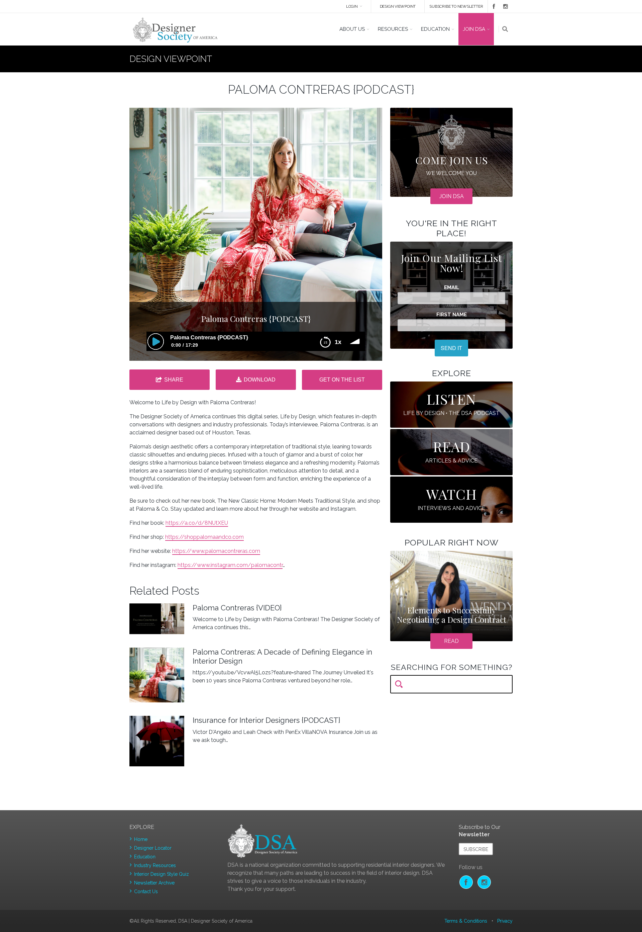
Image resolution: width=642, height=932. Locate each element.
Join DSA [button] (474, 29)
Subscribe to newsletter (456, 6)
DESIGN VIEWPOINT (398, 6)
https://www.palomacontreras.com (216, 551)
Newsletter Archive (154, 882)
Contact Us (146, 891)
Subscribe (475, 849)
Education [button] (435, 29)
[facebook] (491, 6)
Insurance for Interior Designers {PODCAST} (266, 720)
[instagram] (504, 6)
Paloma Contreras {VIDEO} (237, 607)
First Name (451, 314)
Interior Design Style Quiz (161, 874)
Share (173, 380)
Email (451, 287)
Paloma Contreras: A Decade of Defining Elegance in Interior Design (282, 656)
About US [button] (352, 29)
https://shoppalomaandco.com (204, 537)
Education (144, 856)
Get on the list (342, 380)
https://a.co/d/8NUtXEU (197, 523)
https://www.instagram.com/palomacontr (230, 565)
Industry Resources (155, 865)
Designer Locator (153, 848)
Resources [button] (393, 29)
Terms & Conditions (465, 921)
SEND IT (451, 348)
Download (260, 380)
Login (352, 6)
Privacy (505, 921)
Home (140, 839)
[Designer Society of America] (175, 29)
